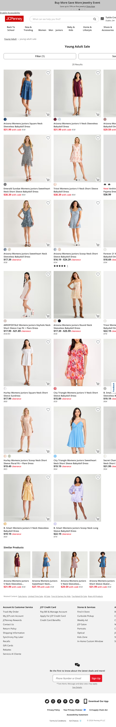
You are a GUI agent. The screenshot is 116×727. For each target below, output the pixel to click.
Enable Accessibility (10, 12)
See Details (77, 687)
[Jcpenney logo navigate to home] (14, 19)
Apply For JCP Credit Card (53, 615)
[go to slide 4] (79, 9)
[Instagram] (53, 701)
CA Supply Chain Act (98, 710)
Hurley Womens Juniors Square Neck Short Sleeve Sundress (26, 394)
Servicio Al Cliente (12, 653)
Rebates (7, 649)
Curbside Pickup (85, 615)
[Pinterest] (66, 701)
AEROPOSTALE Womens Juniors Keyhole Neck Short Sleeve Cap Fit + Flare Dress (27, 326)
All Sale (47, 596)
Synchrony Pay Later (13, 637)
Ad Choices (74, 720)
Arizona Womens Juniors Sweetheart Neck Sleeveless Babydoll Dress (25, 255)
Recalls (6, 641)
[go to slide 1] (71, 9)
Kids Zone (82, 637)
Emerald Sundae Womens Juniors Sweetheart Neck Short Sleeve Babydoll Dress (27, 190)
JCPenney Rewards (12, 620)
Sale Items (22, 596)
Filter (40, 56)
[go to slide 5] (82, 9)
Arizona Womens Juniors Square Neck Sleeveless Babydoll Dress (23, 125)
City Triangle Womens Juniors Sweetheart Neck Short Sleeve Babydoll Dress (75, 462)
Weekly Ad (82, 620)
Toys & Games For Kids (61, 596)
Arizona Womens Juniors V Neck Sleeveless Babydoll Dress (76, 125)
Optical (81, 632)
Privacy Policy (53, 710)
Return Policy (9, 628)
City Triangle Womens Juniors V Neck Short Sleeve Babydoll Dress (76, 394)
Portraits (81, 628)
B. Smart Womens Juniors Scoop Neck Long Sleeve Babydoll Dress (76, 529)
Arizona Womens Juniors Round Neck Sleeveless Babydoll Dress (73, 326)
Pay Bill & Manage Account (53, 611)
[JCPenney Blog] (78, 701)
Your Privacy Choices (72, 710)
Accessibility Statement (77, 714)
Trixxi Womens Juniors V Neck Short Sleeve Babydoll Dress (76, 190)
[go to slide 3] (76, 9)
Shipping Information (14, 632)
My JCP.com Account (13, 615)
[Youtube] (72, 701)
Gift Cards (8, 645)
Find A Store (83, 611)
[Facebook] (59, 701)
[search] (96, 19)
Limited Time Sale (35, 596)
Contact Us (8, 624)
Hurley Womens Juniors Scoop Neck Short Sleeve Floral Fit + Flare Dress (25, 462)
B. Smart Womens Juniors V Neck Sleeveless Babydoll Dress (26, 529)
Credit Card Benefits (50, 620)
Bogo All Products (95, 596)
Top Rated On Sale (79, 596)
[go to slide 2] (74, 9)
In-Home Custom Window (90, 641)
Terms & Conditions (58, 720)
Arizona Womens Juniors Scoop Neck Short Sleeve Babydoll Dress (76, 255)
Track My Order (11, 611)
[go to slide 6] (84, 9)
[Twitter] (47, 701)
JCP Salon (82, 624)
